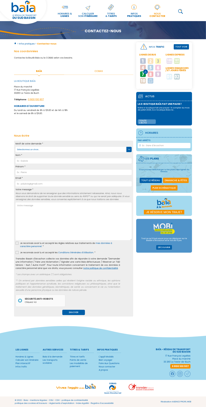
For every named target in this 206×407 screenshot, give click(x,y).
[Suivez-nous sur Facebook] (172, 374)
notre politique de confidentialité (100, 268)
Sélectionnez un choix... (28, 149)
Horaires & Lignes (24, 356)
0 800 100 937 (36, 99)
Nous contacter (107, 366)
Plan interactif (23, 363)
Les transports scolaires (50, 361)
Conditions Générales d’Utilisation (75, 252)
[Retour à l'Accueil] (15, 43)
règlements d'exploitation (61, 403)
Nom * (19, 155)
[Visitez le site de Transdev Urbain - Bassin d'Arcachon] (141, 388)
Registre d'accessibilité (102, 403)
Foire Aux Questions (109, 363)
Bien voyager (105, 359)
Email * (19, 178)
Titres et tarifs (77, 356)
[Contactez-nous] (187, 374)
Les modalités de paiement (79, 365)
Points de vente (78, 359)
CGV (57, 400)
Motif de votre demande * (29, 143)
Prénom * (20, 166)
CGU (51, 400)
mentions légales (38, 400)
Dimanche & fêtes (176, 180)
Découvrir (164, 247)
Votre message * (72, 194)
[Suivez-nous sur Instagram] (180, 374)
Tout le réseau (150, 180)
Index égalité (82, 403)
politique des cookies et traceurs (31, 403)
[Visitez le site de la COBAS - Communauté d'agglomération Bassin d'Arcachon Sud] (113, 388)
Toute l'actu (143, 121)
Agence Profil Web (181, 401)
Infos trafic (21, 366)
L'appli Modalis (106, 356)
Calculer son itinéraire (27, 359)
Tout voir (181, 46)
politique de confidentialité (75, 400)
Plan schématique (164, 188)
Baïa (26, 400)
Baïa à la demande (52, 356)
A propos (103, 369)
